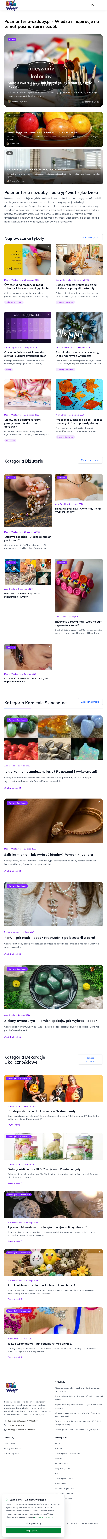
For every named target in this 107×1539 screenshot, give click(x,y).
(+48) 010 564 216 (16, 1425)
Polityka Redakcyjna (90, 1523)
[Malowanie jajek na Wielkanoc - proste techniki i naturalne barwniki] (53, 129)
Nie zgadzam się (33, 1523)
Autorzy (9, 1437)
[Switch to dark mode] (92, 4)
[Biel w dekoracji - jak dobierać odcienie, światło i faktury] (53, 166)
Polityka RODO (73, 1523)
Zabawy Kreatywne (15, 116)
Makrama (59, 1458)
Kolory (11, 40)
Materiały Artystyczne (64, 1488)
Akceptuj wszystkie (33, 1530)
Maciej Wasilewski (12, 280)
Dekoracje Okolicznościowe (19, 1078)
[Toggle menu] (100, 5)
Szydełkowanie (62, 1463)
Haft (57, 1473)
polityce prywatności (43, 1517)
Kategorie (61, 1437)
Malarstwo (10, 440)
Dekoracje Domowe (64, 1478)
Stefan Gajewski (63, 280)
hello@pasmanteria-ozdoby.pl (21, 1429)
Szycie (57, 1443)
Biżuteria (11, 477)
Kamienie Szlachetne (17, 720)
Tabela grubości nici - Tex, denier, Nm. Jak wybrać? (77, 1429)
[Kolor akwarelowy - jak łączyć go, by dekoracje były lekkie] (53, 70)
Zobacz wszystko (90, 237)
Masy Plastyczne (62, 1468)
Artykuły (60, 1381)
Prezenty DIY (60, 1483)
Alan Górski (61, 415)
